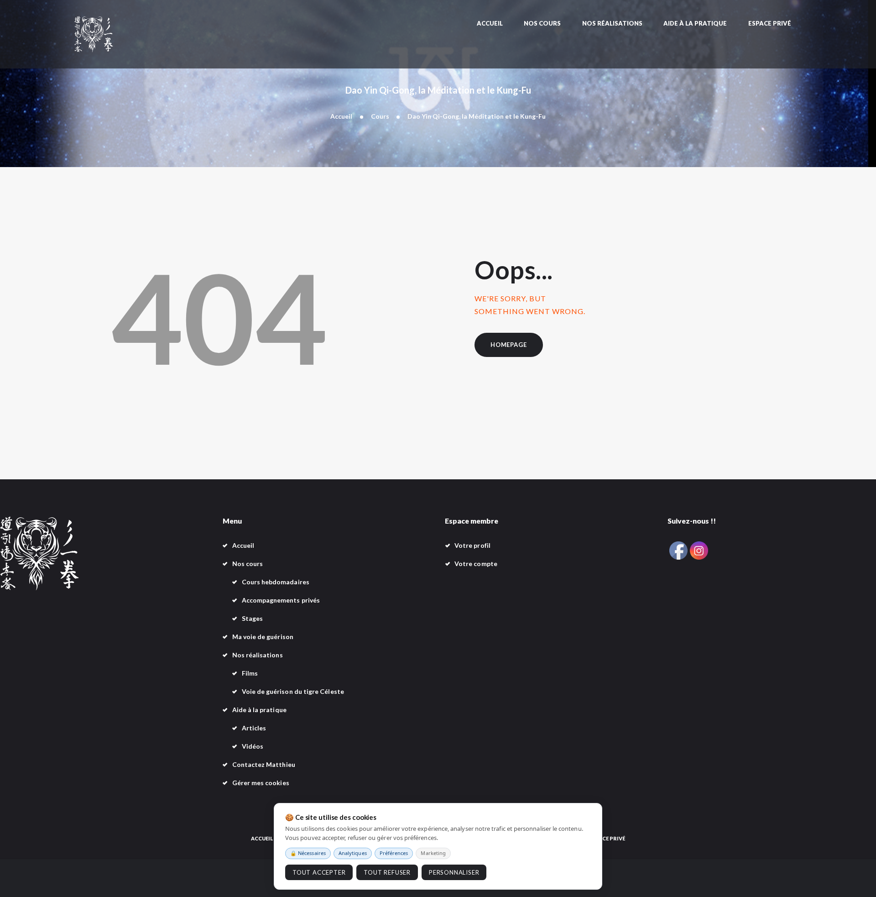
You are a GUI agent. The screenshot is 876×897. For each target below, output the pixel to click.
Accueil (341, 116)
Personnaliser (454, 872)
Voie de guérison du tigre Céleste (293, 691)
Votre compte (475, 563)
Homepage (508, 344)
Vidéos (252, 746)
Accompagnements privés (281, 600)
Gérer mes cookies (260, 783)
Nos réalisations (257, 655)
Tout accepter (318, 872)
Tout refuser (387, 872)
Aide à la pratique (259, 709)
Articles (254, 728)
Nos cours (247, 563)
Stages (252, 618)
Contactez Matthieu (263, 764)
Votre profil (472, 545)
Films (250, 673)
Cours (380, 116)
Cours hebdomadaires (275, 582)
